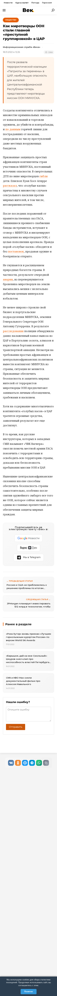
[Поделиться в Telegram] (32, 763)
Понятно (28, 991)
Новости (8, 3)
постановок (16, 251)
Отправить (15, 727)
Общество (10, 20)
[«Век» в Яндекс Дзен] (28, 547)
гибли (43, 176)
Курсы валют (21, 3)
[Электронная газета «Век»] (28, 10)
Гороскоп (47, 3)
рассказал (10, 185)
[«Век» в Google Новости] (28, 538)
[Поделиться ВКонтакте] (11, 763)
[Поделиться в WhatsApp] (39, 763)
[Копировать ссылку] (46, 763)
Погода (35, 3)
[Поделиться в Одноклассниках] (18, 763)
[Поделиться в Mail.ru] (25, 763)
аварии (8, 279)
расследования (13, 331)
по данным (12, 129)
